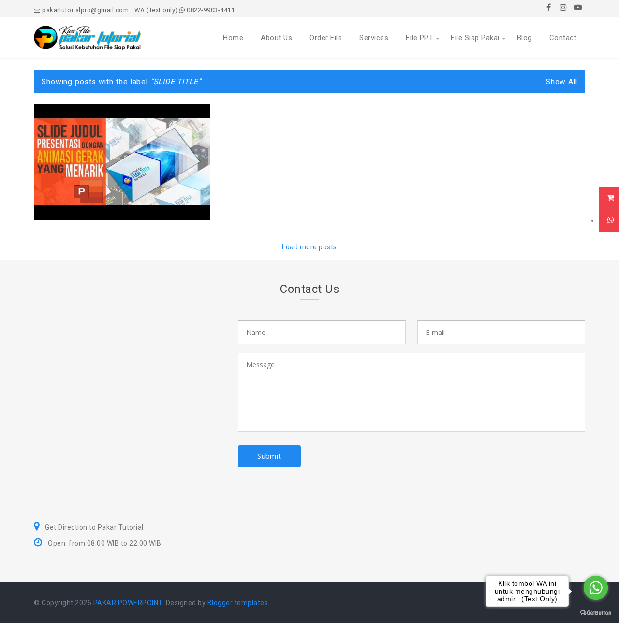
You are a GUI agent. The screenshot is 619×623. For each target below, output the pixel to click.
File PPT (419, 37)
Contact (563, 37)
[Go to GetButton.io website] (595, 613)
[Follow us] (563, 7)
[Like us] (549, 7)
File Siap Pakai (475, 37)
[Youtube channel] (578, 7)
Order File (326, 37)
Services (373, 37)
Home (233, 37)
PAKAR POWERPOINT (127, 603)
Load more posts (309, 247)
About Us (276, 37)
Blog (524, 37)
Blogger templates (237, 603)
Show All (561, 81)
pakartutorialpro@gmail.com (85, 10)
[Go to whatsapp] (596, 588)
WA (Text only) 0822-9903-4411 (184, 10)
